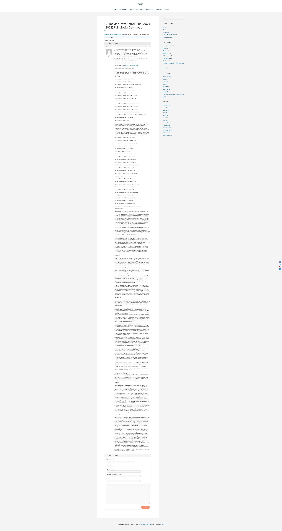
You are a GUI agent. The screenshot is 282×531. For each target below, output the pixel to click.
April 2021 (165, 120)
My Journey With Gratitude (170, 34)
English (120, 34)
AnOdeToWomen (167, 46)
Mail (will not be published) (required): (115, 474)
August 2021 (166, 110)
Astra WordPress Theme (146, 524)
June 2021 (165, 115)
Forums (116, 34)
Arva (164, 29)
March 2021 (166, 123)
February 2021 (166, 125)
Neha (164, 27)
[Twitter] (280, 264)
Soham (162, 524)
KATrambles (166, 56)
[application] (126, 9)
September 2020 (167, 135)
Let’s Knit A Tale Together (109, 34)
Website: (109, 478)
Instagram (165, 53)
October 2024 (166, 105)
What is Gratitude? (168, 37)
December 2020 (167, 127)
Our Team (165, 60)
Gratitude (165, 51)
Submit (145, 507)
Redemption (166, 32)
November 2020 (167, 130)
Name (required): (110, 469)
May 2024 (165, 108)
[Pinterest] (280, 266)
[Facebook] (280, 262)
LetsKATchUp (166, 58)
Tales (164, 68)
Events (165, 48)
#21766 (149, 46)
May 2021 (165, 117)
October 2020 (166, 132)
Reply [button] (146, 46)
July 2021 (165, 113)
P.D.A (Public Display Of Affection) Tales (173, 63)
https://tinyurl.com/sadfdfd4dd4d (131, 65)
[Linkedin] (280, 269)
